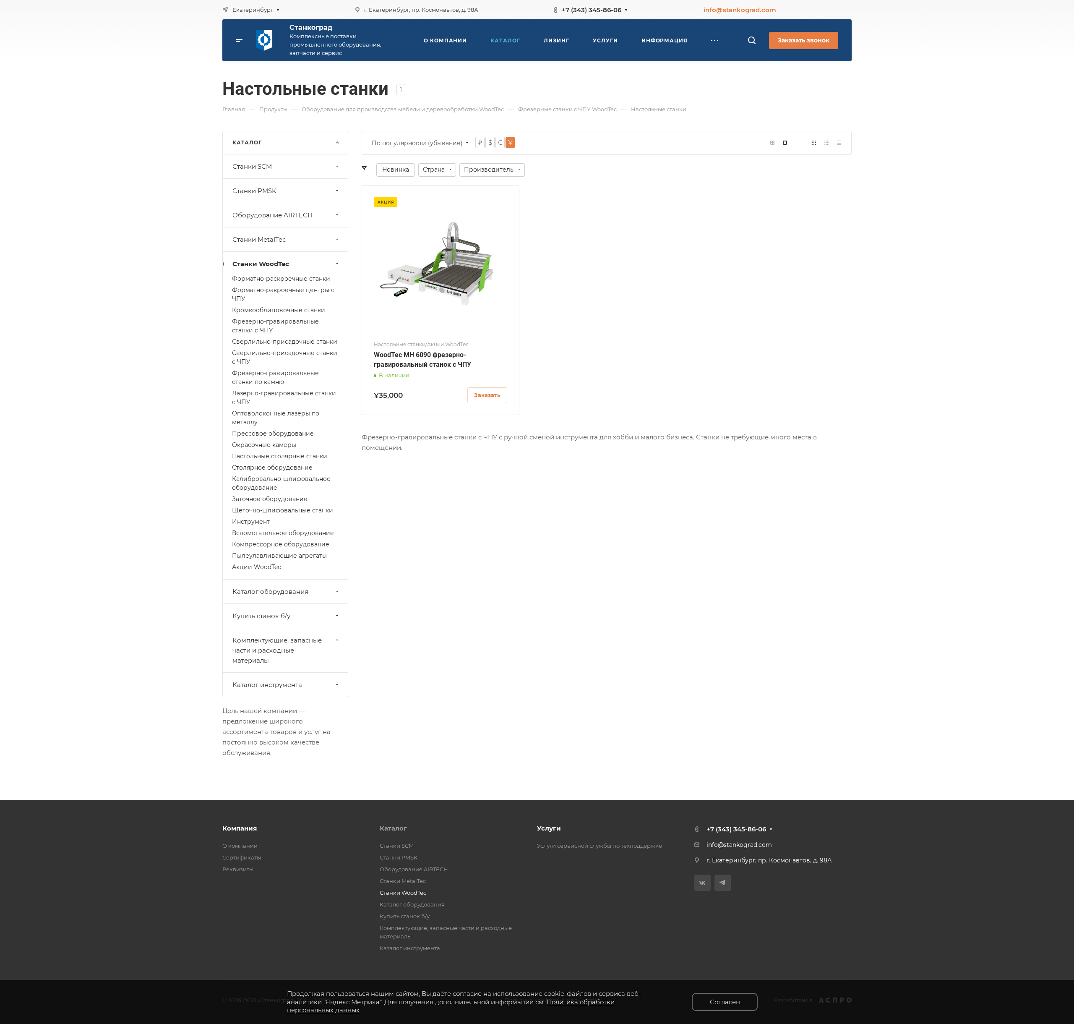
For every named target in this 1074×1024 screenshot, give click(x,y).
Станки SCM (252, 166)
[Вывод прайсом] (839, 143)
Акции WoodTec (256, 567)
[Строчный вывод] (826, 143)
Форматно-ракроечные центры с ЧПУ (283, 294)
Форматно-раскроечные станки (281, 278)
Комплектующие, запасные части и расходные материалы (277, 650)
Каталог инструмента (267, 685)
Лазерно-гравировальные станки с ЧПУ (284, 397)
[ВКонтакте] (702, 883)
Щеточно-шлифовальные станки (282, 510)
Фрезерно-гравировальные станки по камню (275, 377)
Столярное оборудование (272, 467)
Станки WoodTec (260, 264)
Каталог (393, 828)
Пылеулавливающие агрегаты (279, 555)
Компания (239, 828)
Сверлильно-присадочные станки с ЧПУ (284, 357)
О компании (240, 845)
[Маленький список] (772, 143)
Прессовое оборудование (273, 433)
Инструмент (251, 521)
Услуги (549, 828)
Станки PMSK (254, 191)
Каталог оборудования (270, 592)
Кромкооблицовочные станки (278, 310)
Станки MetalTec (259, 239)
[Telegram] (722, 883)
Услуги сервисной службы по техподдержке (599, 845)
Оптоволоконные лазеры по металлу (275, 418)
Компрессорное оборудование (280, 544)
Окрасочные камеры (264, 445)
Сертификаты (241, 857)
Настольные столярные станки (279, 456)
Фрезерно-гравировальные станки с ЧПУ (275, 326)
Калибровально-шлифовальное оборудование (281, 483)
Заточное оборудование (270, 499)
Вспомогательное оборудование (283, 533)
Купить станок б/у (261, 616)
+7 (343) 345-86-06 (591, 10)
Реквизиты (237, 869)
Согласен (725, 1002)
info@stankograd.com (740, 10)
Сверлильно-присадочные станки (284, 341)
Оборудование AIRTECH (272, 215)
